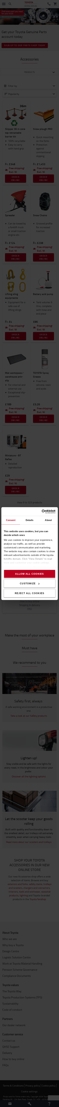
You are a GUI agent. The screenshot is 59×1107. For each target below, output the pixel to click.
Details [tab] (29, 520)
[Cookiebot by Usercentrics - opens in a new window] (42, 511)
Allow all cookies (29, 573)
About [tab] (48, 520)
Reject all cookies (29, 593)
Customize (28, 583)
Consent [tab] (10, 520)
